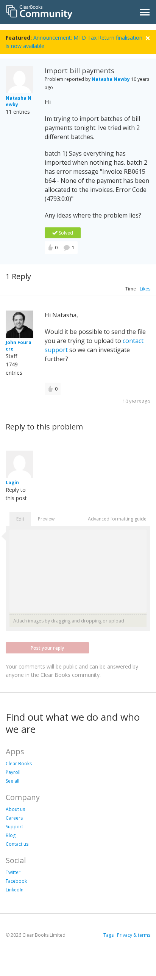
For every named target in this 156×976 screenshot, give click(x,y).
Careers (14, 818)
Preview (46, 519)
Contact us (17, 844)
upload (116, 621)
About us (15, 809)
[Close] (147, 37)
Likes (145, 289)
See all (12, 781)
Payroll (13, 772)
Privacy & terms (133, 935)
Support (14, 826)
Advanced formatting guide (117, 519)
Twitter (13, 872)
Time (130, 289)
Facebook (16, 881)
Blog (11, 835)
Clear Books (19, 763)
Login (12, 482)
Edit (20, 519)
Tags (108, 935)
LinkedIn (14, 889)
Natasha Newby (111, 79)
